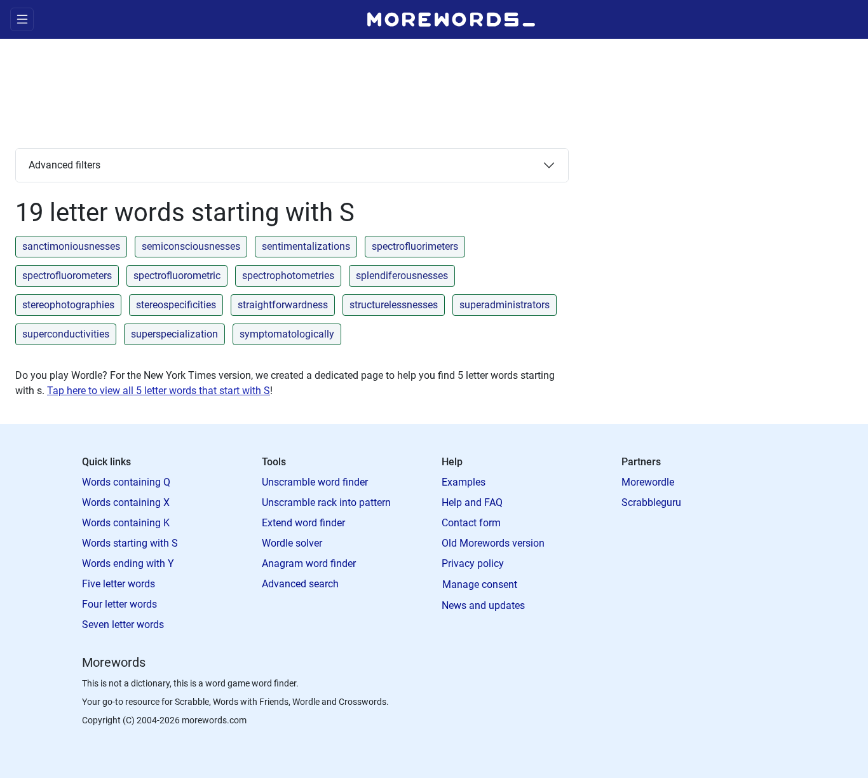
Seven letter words (123, 624)
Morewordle (647, 482)
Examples (463, 482)
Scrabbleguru (651, 502)
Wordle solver (292, 543)
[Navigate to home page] (451, 19)
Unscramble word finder (315, 482)
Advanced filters (64, 165)
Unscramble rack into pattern (326, 502)
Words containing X (126, 502)
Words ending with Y (128, 563)
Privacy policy (473, 563)
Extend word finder (303, 523)
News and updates (483, 605)
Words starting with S (130, 543)
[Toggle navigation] (22, 19)
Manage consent (479, 584)
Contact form (471, 523)
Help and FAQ (472, 502)
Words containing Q (126, 482)
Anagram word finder (309, 563)
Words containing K (126, 523)
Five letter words (118, 584)
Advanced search (300, 584)
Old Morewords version (493, 543)
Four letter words (119, 604)
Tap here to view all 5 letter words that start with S (158, 391)
